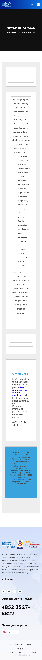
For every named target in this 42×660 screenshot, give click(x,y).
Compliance (14, 644)
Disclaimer (28, 644)
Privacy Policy (21, 649)
